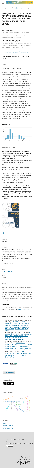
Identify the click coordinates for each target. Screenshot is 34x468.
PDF (5, 233)
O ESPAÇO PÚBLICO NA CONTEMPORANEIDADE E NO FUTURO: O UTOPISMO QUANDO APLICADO (18, 335)
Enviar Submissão (9, 372)
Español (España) (8, 426)
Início (3, 8)
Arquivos (9, 8)
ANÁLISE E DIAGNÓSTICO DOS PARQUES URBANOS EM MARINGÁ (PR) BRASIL (18, 353)
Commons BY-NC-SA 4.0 (23, 309)
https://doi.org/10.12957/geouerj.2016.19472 (18, 52)
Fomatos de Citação (8, 263)
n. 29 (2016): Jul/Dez (19, 8)
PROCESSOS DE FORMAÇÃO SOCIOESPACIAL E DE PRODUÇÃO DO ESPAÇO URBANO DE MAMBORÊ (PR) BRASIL (18, 345)
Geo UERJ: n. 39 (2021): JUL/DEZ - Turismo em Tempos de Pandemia (18, 338)
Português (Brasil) (8, 428)
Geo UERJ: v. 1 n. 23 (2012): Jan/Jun (20, 348)
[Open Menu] (3, 3)
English (5, 423)
